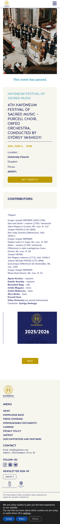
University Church (18, 157)
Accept (9, 519)
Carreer (8, 427)
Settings (35, 519)
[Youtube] (16, 465)
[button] (32, 331)
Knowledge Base (13, 414)
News (6, 410)
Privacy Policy (12, 431)
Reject (21, 519)
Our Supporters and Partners (22, 439)
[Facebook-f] (5, 465)
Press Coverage (13, 419)
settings (27, 513)
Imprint (8, 435)
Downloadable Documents (20, 423)
